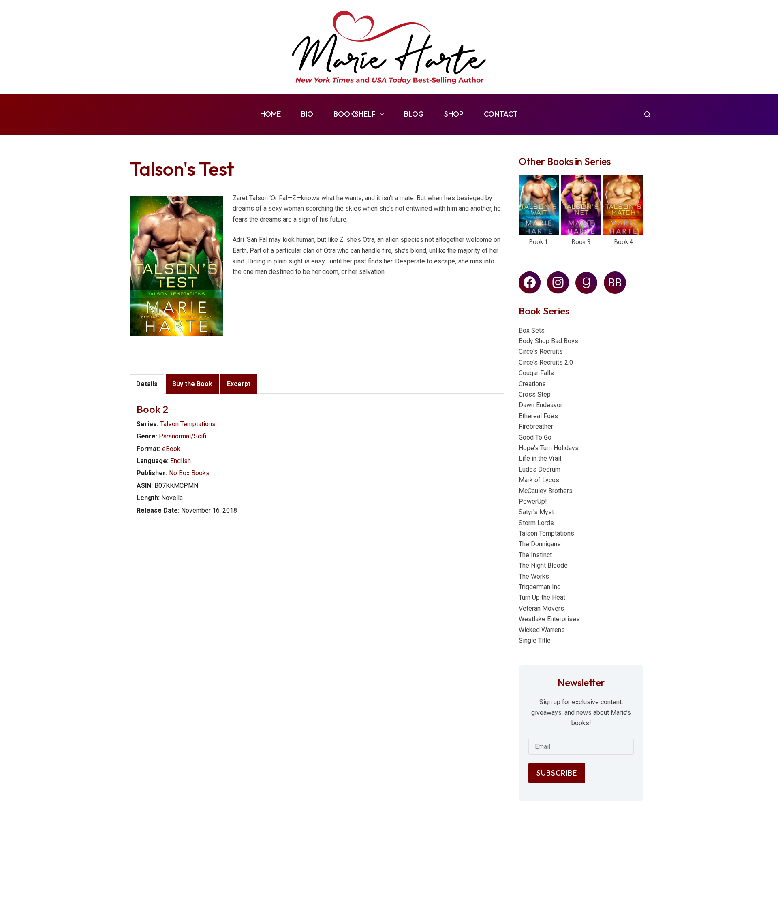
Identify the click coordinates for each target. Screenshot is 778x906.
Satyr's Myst (536, 512)
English (180, 461)
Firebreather (536, 426)
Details (147, 384)
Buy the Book (192, 384)
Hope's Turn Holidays (549, 448)
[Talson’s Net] (581, 205)
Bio (307, 114)
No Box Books (189, 473)
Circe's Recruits (541, 351)
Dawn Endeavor (540, 405)
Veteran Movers (541, 608)
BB (615, 282)
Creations (532, 384)
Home (270, 114)
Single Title (535, 640)
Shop (454, 114)
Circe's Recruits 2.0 (546, 362)
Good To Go (535, 437)
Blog (414, 114)
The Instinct (535, 555)
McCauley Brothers (546, 491)
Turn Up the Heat (542, 597)
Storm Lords (536, 523)
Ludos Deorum (539, 469)
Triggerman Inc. (540, 587)
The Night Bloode (543, 565)
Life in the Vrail (540, 458)
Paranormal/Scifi (182, 436)
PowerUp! (533, 501)
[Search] (647, 114)
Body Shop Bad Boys (548, 341)
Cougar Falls (536, 373)
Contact (501, 114)
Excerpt (238, 384)
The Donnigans (540, 544)
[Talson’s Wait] (539, 205)
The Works (534, 576)
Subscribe (556, 773)
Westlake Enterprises (549, 619)
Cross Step (535, 394)
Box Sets (532, 330)
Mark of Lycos (539, 480)
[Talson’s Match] (623, 205)
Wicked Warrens (542, 630)
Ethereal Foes (538, 416)
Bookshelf (354, 114)
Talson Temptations (188, 424)
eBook (171, 449)
